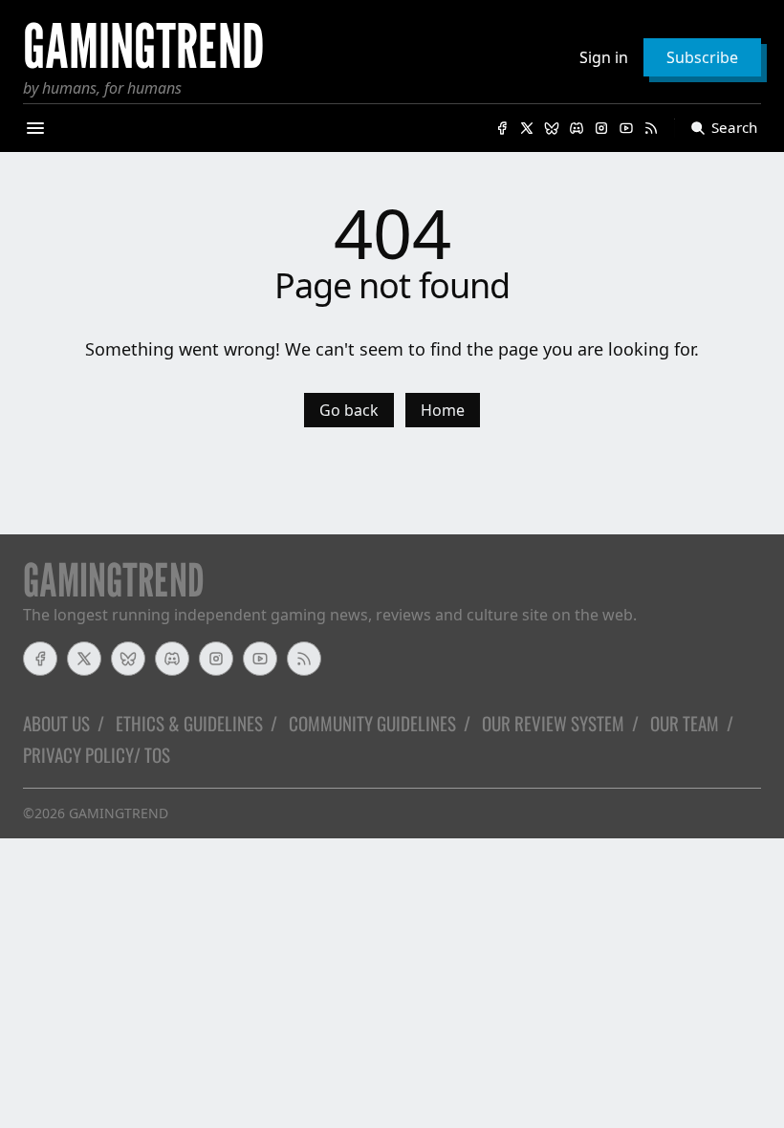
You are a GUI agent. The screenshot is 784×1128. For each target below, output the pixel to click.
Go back (349, 410)
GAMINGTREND (118, 813)
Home (443, 410)
